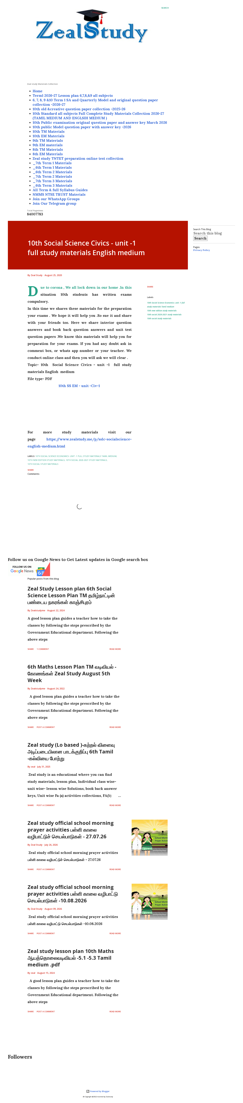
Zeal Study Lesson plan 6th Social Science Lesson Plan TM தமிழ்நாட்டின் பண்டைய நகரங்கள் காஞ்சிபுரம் (71, 595)
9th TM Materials (48, 140)
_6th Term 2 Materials (52, 172)
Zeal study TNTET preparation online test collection (78, 158)
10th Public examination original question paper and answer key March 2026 (100, 122)
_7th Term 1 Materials (52, 163)
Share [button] (150, 286)
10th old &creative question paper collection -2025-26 (79, 109)
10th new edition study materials (161, 310)
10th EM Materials (48, 136)
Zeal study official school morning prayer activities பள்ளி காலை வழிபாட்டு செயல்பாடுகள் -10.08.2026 (73, 894)
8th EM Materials (48, 154)
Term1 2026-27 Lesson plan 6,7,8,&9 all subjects (73, 95)
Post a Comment (46, 727)
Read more (115, 649)
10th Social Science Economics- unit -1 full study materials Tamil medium (166, 304)
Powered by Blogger (100, 1091)
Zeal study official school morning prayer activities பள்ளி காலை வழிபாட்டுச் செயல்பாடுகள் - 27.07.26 (71, 829)
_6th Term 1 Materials (52, 167)
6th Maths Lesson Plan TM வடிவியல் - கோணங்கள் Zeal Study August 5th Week (72, 673)
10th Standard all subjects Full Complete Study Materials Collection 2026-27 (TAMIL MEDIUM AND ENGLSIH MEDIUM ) (98, 115)
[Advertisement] (98, 63)
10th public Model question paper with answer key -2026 (82, 127)
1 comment (43, 649)
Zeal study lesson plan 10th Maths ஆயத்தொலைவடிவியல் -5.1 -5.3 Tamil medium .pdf (71, 958)
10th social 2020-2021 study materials (164, 314)
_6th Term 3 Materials (52, 185)
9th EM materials (48, 145)
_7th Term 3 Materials (52, 181)
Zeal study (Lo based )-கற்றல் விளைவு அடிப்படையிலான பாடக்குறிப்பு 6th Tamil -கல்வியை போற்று (71, 751)
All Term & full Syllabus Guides (60, 190)
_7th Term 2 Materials (52, 176)
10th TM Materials (49, 131)
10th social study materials (159, 318)
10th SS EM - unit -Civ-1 (79, 386)
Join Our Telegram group (54, 203)
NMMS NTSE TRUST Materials (59, 194)
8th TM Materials (48, 149)
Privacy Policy (201, 250)
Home (37, 91)
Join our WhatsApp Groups (56, 199)
